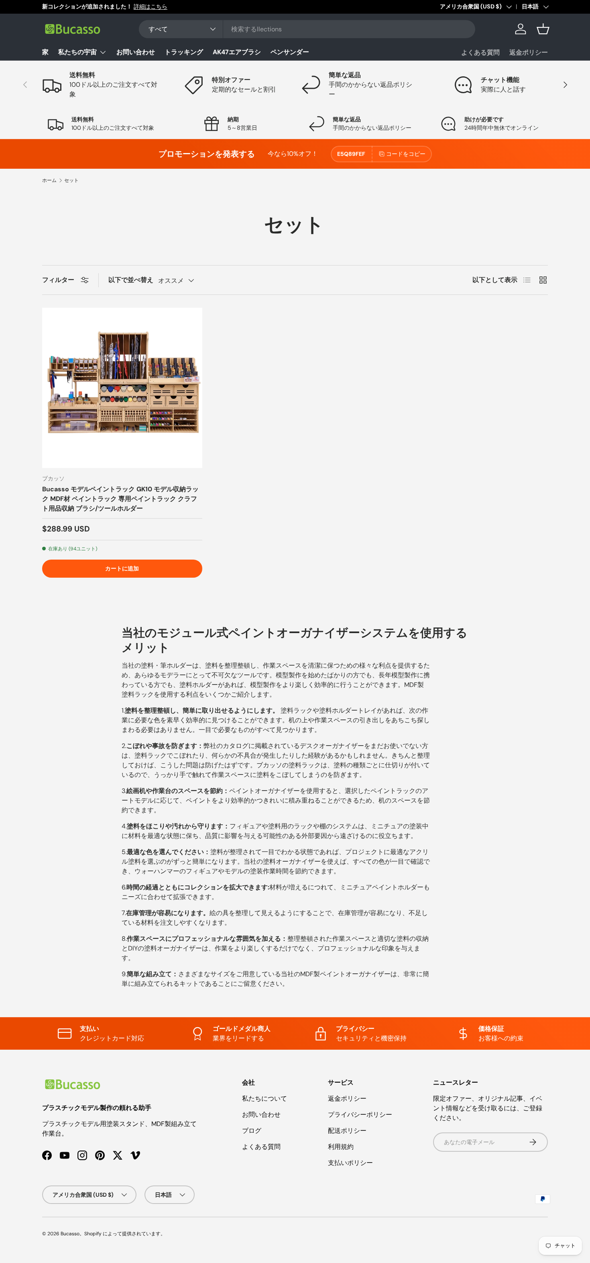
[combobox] (307, 29)
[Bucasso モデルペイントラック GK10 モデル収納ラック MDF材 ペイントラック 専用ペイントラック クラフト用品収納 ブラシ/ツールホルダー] (122, 388)
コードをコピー (405, 153)
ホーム (49, 180)
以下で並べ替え (130, 280)
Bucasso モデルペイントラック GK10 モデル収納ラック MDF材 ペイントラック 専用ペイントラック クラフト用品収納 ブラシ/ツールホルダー (120, 499)
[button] (543, 29)
